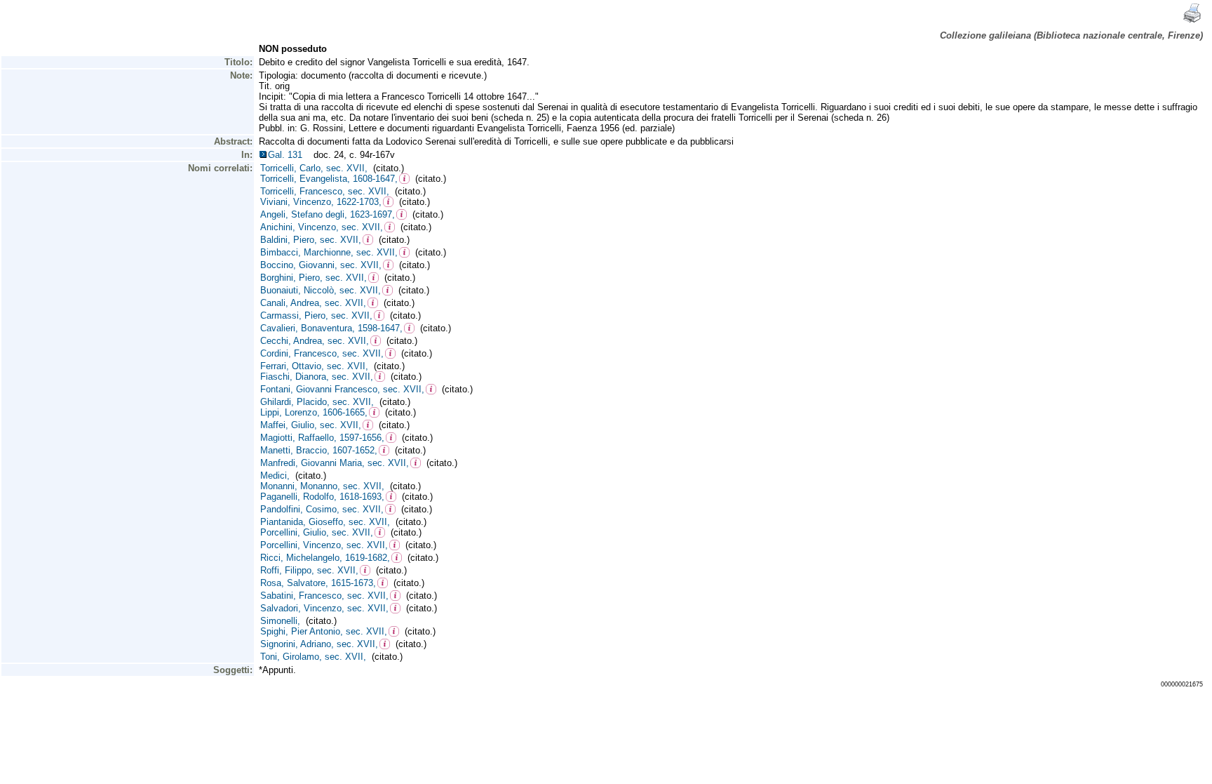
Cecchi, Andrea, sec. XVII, (314, 340)
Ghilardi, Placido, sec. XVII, (317, 402)
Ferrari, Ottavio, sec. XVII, (314, 366)
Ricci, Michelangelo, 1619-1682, (325, 557)
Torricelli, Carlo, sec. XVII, (314, 168)
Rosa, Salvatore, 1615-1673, (318, 583)
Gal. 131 (288, 155)
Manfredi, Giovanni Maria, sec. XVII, (334, 463)
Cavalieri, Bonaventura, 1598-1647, (331, 328)
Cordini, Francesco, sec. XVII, (322, 353)
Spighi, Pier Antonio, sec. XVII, (323, 631)
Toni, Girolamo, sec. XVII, (313, 656)
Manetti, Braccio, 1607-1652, (318, 450)
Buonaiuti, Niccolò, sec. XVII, (320, 290)
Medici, (275, 475)
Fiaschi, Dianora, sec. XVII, (316, 376)
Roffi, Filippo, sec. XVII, (309, 570)
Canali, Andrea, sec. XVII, (313, 303)
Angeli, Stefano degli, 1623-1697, (327, 214)
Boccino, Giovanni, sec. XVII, (321, 265)
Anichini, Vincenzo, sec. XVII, (321, 227)
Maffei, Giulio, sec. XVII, (310, 425)
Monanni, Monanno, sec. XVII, (322, 486)
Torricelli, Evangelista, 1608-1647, (329, 178)
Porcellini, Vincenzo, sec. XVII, (324, 545)
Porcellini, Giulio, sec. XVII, (316, 532)
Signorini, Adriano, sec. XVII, (319, 644)
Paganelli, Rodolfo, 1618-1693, (322, 496)
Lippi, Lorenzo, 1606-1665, (314, 412)
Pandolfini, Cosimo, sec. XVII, (322, 509)
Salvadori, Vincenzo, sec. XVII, (324, 608)
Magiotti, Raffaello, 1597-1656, (322, 437)
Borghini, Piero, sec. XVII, (313, 277)
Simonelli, (280, 621)
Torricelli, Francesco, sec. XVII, (324, 191)
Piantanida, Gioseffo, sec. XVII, (325, 522)
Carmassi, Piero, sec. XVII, (316, 315)
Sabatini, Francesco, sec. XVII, (324, 595)
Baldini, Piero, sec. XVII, (310, 239)
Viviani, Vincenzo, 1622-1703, (321, 202)
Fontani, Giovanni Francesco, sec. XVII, (342, 389)
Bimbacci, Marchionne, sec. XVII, (329, 252)
